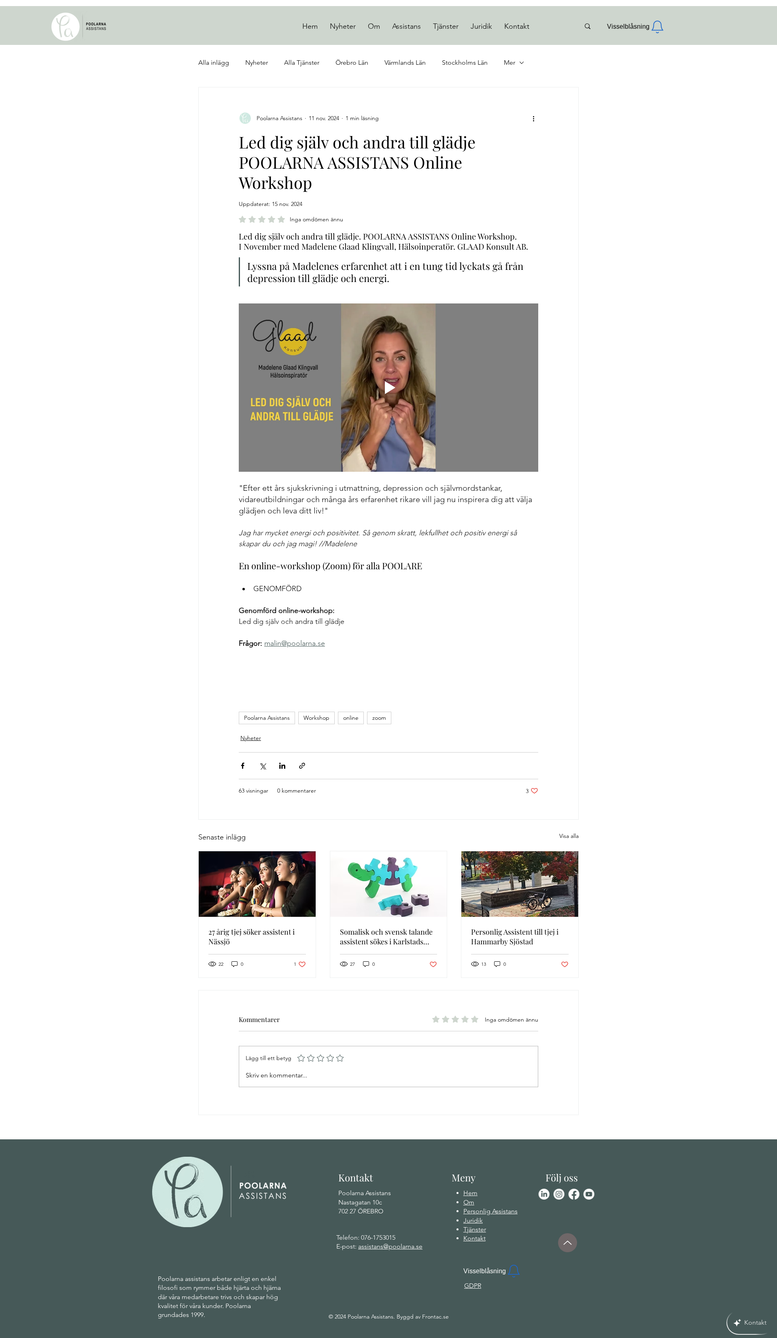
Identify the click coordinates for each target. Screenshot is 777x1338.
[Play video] (388, 387)
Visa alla (569, 836)
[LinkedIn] (543, 1194)
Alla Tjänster (301, 62)
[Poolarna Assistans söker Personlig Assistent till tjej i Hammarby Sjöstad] (519, 884)
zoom (379, 717)
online (351, 717)
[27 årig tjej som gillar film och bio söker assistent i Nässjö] (257, 884)
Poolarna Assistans (267, 717)
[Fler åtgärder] (533, 118)
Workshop (316, 717)
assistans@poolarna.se (390, 1246)
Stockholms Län (465, 62)
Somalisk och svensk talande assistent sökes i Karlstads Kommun (386, 936)
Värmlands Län (405, 62)
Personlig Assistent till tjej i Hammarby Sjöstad (514, 936)
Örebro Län (351, 62)
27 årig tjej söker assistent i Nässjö (251, 936)
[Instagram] (558, 1194)
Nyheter (256, 62)
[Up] (567, 1242)
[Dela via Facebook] (242, 766)
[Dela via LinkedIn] (282, 766)
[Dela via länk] (302, 766)
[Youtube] (588, 1194)
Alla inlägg (213, 62)
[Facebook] (573, 1194)
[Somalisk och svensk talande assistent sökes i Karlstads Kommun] (388, 884)
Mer (509, 62)
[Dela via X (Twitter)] (262, 766)
